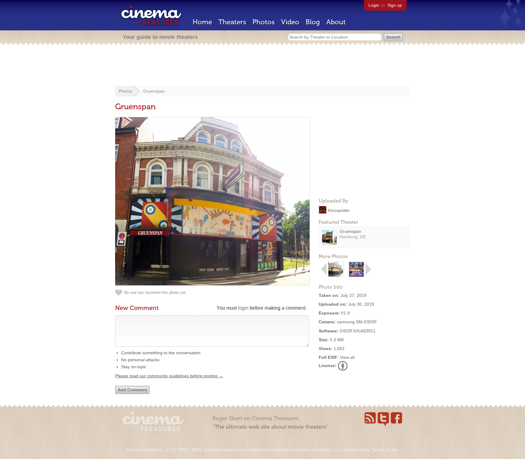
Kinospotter (339, 210)
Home (202, 22)
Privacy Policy (356, 449)
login (243, 308)
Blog (313, 22)
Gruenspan (154, 91)
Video (290, 22)
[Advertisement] (262, 66)
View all (347, 357)
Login (374, 5)
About (336, 22)
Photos (263, 22)
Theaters (232, 22)
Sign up (394, 5)
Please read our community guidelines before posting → (169, 375)
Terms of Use (384, 449)
